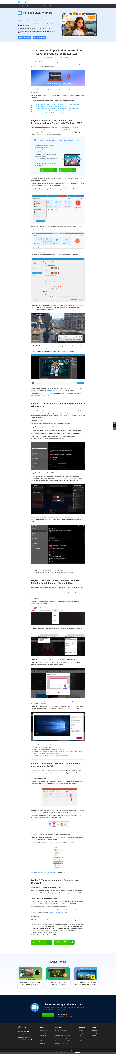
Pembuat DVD (43, 1038)
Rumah (19, 5)
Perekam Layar (43, 1033)
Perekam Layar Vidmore (37, 12)
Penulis (80, 1035)
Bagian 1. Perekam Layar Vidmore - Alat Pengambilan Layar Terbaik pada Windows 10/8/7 (57, 104)
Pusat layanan (95, 1030)
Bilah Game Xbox (62, 415)
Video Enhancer (43, 1040)
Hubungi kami (82, 1033)
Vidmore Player (43, 1035)
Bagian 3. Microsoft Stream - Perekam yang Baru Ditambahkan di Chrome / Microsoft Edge (57, 108)
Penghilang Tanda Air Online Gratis (62, 1035)
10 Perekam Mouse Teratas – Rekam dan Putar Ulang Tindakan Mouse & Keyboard (86, 983)
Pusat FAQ (94, 1033)
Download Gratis (25, 37)
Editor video (42, 1043)
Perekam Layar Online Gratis (61, 1030)
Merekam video (30, 5)
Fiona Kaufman (49, 57)
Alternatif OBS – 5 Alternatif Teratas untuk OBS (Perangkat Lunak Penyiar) (30, 983)
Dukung (96, 2)
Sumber (90, 2)
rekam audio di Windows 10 (41, 903)
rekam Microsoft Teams (53, 390)
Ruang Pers (81, 1038)
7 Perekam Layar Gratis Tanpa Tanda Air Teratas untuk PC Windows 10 (58, 983)
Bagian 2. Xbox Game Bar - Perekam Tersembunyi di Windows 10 (51, 106)
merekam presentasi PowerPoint (58, 912)
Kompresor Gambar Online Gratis (62, 1040)
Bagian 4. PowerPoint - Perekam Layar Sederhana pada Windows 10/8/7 (53, 110)
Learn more (71, 1052)
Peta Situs (81, 1040)
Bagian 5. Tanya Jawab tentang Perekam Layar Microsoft (49, 112)
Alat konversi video (44, 1030)
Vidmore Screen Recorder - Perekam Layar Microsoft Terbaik (58, 140)
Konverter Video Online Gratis (61, 1033)
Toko (77, 2)
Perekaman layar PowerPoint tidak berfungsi (43, 872)
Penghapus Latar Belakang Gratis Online (63, 1038)
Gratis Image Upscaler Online (61, 1043)
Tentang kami (82, 1030)
